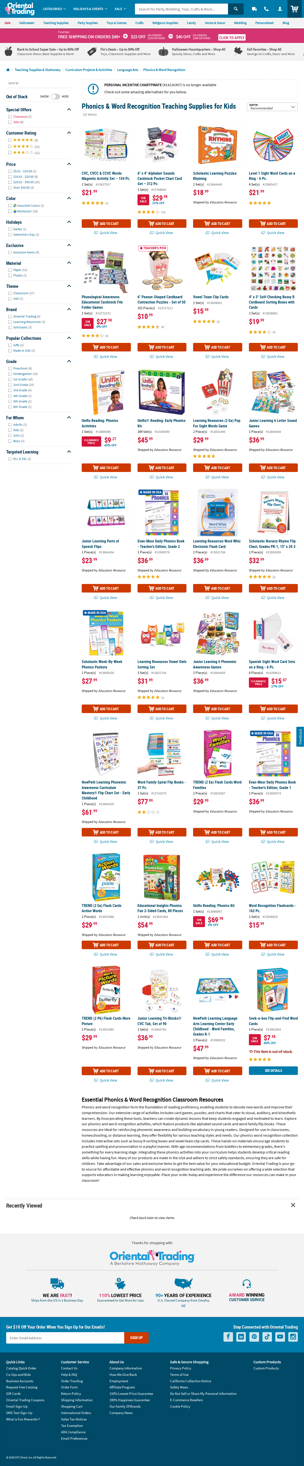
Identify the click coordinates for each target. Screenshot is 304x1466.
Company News (121, 1412)
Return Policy (71, 1393)
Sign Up (136, 1337)
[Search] (236, 9)
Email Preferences (74, 1438)
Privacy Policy (180, 1368)
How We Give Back (123, 1374)
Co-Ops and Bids (18, 1374)
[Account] (279, 9)
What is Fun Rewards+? (23, 1419)
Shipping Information (77, 1400)
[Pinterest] (254, 1336)
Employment (118, 1381)
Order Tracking (72, 1381)
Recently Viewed (24, 1205)
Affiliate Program (122, 1387)
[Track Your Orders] (254, 9)
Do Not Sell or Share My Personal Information (203, 1393)
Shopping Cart (71, 1406)
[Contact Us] (267, 9)
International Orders (76, 1412)
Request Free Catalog (22, 1387)
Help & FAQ (69, 1374)
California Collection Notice (190, 1381)
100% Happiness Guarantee (129, 1400)
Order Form (69, 1387)
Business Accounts (19, 1381)
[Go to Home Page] (8, 70)
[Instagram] (293, 1336)
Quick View (108, 232)
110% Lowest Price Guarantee (131, 1393)
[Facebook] (228, 1336)
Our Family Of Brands (125, 1406)
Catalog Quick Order (21, 1368)
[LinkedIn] (241, 1336)
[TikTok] (267, 1336)
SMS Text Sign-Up (19, 1412)
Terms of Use (179, 1374)
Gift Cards (13, 1393)
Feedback (300, 736)
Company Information (125, 1368)
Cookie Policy (180, 1406)
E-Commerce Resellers (186, 1400)
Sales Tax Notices (74, 1419)
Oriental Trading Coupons (25, 1400)
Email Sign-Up (17, 1406)
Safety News (179, 1387)
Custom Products (266, 1368)
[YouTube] (280, 1336)
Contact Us (69, 1368)
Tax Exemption (72, 1425)
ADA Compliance (73, 1432)
